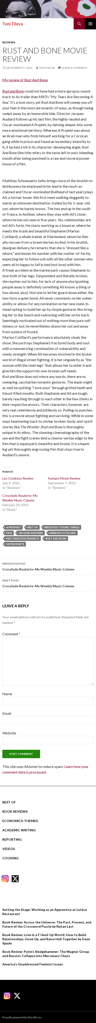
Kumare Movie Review (64, 478)
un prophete (15, 544)
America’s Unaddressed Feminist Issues (32, 964)
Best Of (9, 802)
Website (9, 733)
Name (7, 693)
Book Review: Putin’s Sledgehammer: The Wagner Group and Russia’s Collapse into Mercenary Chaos (45, 954)
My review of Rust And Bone (25, 80)
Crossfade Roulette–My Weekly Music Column (38, 566)
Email (6, 713)
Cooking (10, 858)
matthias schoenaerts (22, 538)
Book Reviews (14, 811)
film (9, 532)
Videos (8, 849)
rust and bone (56, 538)
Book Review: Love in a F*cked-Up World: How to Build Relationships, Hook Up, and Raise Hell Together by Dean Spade (46, 939)
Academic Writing (19, 830)
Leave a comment (74, 67)
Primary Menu (90, 23)
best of (32, 527)
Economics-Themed (20, 821)
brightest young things (62, 527)
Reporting (12, 839)
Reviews (8, 42)
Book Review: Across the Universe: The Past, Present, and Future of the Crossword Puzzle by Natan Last (46, 924)
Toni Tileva (12, 23)
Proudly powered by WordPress (22, 1017)
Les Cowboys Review (17, 478)
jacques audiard (31, 532)
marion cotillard (63, 532)
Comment (11, 634)
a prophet (13, 527)
